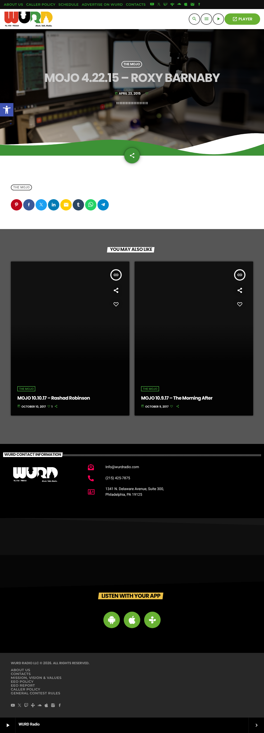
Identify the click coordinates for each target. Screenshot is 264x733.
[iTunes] (186, 4)
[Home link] (28, 19)
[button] (6, 109)
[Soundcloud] (179, 4)
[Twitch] (165, 4)
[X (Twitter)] (159, 4)
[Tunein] (172, 4)
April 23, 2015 (128, 93)
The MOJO (131, 64)
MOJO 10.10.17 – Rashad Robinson (53, 398)
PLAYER (242, 19)
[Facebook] (199, 4)
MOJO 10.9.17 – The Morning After (176, 398)
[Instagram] (193, 4)
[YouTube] (152, 4)
